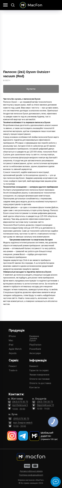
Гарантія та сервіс (39, 370)
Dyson (32, 340)
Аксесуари (35, 353)
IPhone (12, 336)
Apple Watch (15, 349)
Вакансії (33, 366)
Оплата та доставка (40, 383)
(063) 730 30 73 (45, 402)
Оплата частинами (39, 379)
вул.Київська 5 (20, 405)
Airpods (13, 353)
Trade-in (13, 370)
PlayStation (35, 344)
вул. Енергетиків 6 (22, 422)
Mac (11, 340)
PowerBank (35, 349)
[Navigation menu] (5, 5)
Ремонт (13, 366)
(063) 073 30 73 (20, 402)
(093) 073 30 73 (21, 418)
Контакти (34, 387)
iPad (11, 344)
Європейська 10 (45, 405)
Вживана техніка (34, 337)
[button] (13, 5)
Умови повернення (39, 374)
